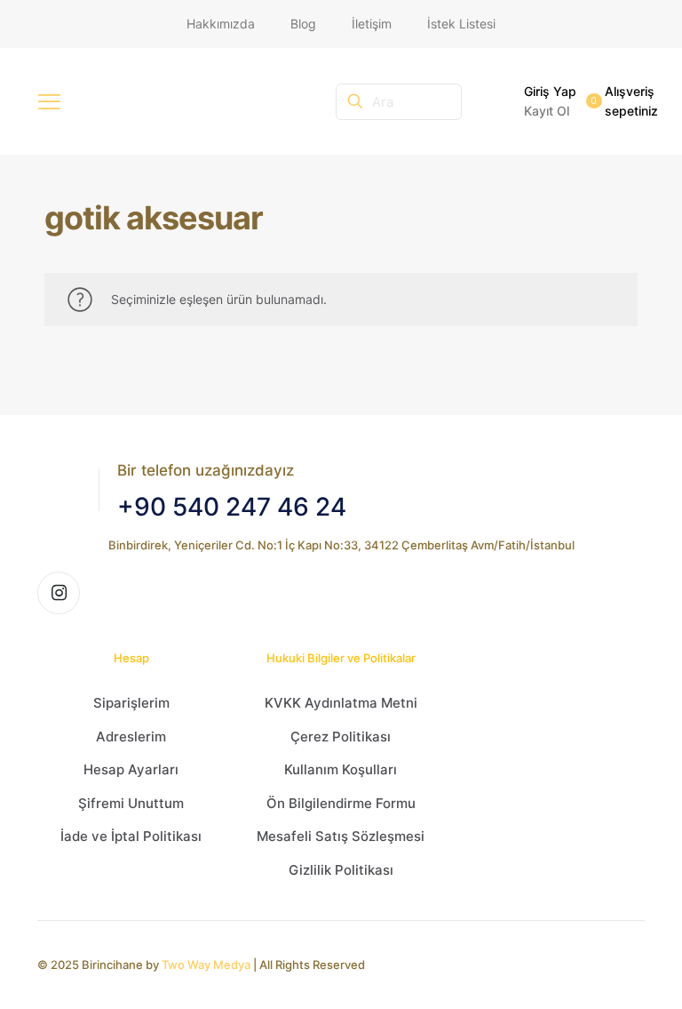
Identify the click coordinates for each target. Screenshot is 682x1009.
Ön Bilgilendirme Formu (341, 803)
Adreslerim (131, 736)
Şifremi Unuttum (131, 803)
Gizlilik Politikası (341, 869)
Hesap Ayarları (130, 769)
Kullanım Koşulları (340, 769)
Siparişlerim (131, 702)
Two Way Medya (206, 964)
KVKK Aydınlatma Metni (341, 702)
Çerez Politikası (340, 736)
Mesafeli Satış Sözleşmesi (340, 836)
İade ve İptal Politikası (131, 836)
